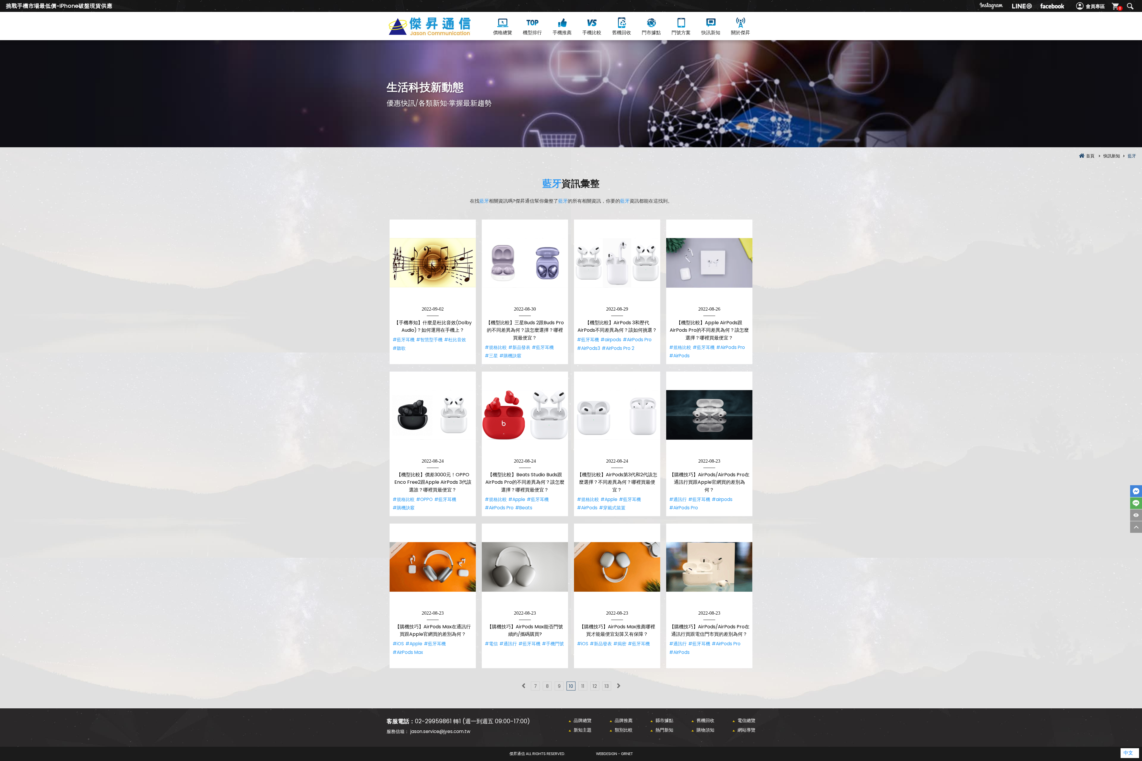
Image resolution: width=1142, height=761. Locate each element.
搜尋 (1130, 6)
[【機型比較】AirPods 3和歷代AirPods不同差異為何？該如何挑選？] (617, 263)
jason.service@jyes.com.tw (440, 731)
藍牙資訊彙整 (440, 33)
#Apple (516, 499)
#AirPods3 (588, 348)
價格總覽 (502, 32)
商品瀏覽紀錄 (1136, 515)
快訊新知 (710, 32)
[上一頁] (523, 686)
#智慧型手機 (429, 339)
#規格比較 (496, 347)
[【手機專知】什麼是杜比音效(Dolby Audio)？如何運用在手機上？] (433, 263)
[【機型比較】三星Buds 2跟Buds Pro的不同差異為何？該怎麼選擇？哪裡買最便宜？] (525, 263)
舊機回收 (621, 32)
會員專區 (1095, 6)
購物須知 (705, 730)
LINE (1136, 503)
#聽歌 (399, 348)
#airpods (610, 339)
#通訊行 (678, 499)
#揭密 (619, 644)
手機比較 (591, 32)
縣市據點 (664, 720)
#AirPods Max (408, 652)
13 (607, 686)
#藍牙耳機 (404, 339)
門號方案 (681, 32)
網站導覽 (746, 730)
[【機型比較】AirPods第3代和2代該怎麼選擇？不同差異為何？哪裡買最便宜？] (617, 415)
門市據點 (651, 32)
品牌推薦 (624, 720)
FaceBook (1136, 491)
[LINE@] (1022, 6)
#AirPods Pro (637, 339)
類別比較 (624, 730)
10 (571, 686)
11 (582, 686)
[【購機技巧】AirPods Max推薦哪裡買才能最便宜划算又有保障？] (617, 567)
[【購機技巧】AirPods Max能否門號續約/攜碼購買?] (525, 567)
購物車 (1120, 8)
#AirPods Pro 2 (618, 348)
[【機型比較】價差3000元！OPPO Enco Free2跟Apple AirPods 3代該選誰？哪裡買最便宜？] (433, 415)
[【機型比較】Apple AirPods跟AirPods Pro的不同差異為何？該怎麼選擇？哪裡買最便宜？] (709, 263)
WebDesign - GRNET (614, 753)
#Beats (523, 508)
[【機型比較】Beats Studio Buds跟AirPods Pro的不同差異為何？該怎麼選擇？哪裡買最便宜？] (525, 415)
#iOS (398, 644)
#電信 (491, 644)
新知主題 (583, 730)
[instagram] (991, 6)
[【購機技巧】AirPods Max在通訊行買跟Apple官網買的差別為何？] (433, 567)
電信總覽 (746, 720)
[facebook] (1052, 6)
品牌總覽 (583, 720)
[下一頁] (618, 686)
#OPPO (424, 499)
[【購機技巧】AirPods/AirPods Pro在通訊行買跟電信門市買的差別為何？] (709, 567)
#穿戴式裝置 (612, 508)
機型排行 (532, 32)
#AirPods (679, 356)
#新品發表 (519, 347)
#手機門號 (553, 644)
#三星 (491, 356)
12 (595, 686)
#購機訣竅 (510, 356)
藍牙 (551, 183)
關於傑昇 (740, 32)
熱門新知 (664, 730)
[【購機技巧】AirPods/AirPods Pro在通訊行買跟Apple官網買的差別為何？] (709, 415)
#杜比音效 (455, 339)
